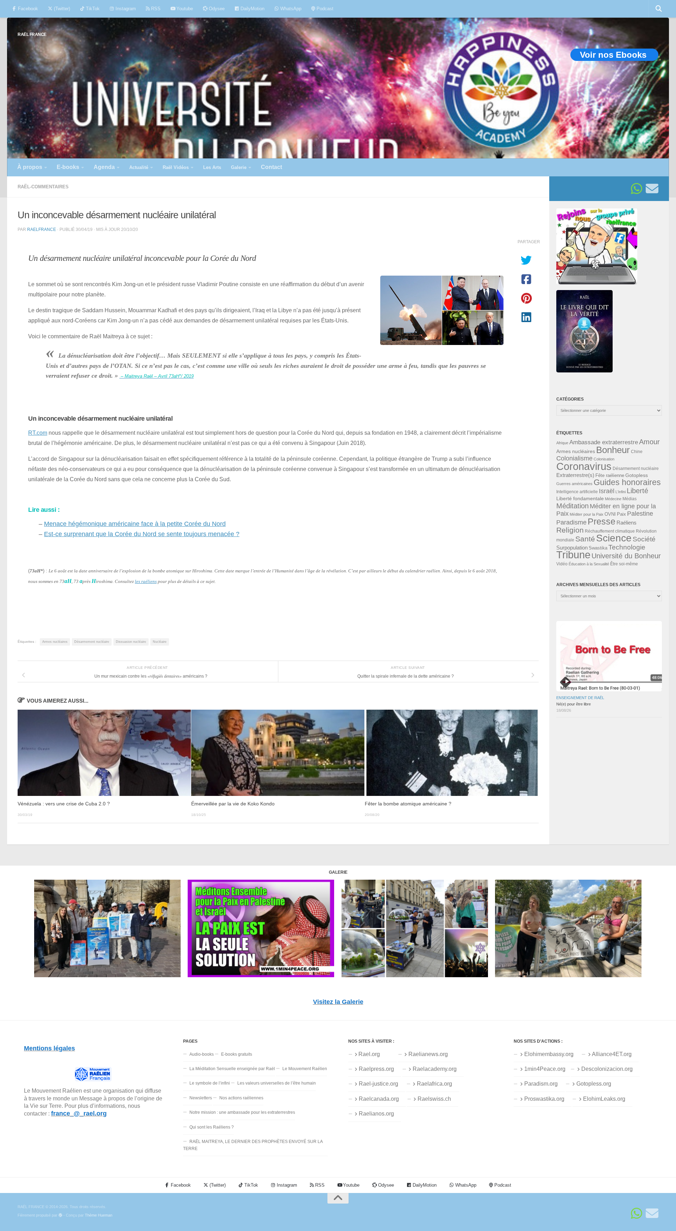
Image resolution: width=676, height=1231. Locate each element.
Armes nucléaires (55, 641)
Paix (621, 514)
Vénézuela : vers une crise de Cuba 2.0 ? (64, 803)
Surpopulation (572, 548)
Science (614, 538)
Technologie (626, 547)
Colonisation (604, 459)
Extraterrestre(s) (575, 475)
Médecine (613, 499)
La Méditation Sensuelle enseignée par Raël (232, 1068)
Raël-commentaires (43, 186)
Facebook (27, 8)
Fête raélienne (609, 475)
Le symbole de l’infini (209, 1083)
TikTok (92, 8)
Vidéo (562, 563)
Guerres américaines (574, 484)
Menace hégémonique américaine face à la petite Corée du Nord (135, 523)
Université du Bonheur (626, 556)
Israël (606, 491)
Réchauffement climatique (610, 531)
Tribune (573, 554)
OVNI (610, 514)
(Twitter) (61, 8)
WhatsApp (290, 8)
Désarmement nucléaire (91, 641)
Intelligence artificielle (577, 491)
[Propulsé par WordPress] (60, 1215)
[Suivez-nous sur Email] (652, 188)
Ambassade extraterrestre (603, 442)
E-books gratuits (236, 1054)
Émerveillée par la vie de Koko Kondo (233, 803)
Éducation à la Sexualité (589, 564)
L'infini (620, 492)
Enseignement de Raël (580, 698)
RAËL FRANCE (32, 34)
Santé (585, 539)
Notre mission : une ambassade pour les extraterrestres (242, 1112)
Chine (637, 451)
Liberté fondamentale (580, 498)
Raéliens (626, 523)
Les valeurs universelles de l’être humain (276, 1083)
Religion (570, 530)
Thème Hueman (98, 1215)
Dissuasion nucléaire (131, 641)
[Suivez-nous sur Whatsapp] (636, 188)
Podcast (324, 8)
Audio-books (201, 1054)
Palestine (640, 513)
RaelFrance (41, 229)
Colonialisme (574, 458)
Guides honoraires (627, 482)
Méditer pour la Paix (586, 514)
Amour (649, 442)
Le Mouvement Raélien (304, 1068)
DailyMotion (251, 8)
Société (644, 539)
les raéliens (146, 581)
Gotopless (636, 475)
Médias (629, 498)
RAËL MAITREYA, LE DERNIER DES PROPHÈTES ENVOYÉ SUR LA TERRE (253, 1145)
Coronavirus (584, 466)
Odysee (216, 8)
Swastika (598, 548)
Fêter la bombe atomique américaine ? (408, 803)
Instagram (125, 8)
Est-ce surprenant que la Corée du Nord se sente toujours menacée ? (141, 534)
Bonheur (613, 450)
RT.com (37, 432)
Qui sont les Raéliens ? (211, 1127)
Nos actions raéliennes (241, 1097)
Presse (601, 521)
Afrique (562, 443)
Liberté (637, 491)
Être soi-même (624, 564)
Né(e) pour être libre (573, 704)
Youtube (184, 8)
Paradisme (571, 522)
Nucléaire (160, 641)
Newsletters (200, 1097)
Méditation (572, 506)
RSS (155, 8)
